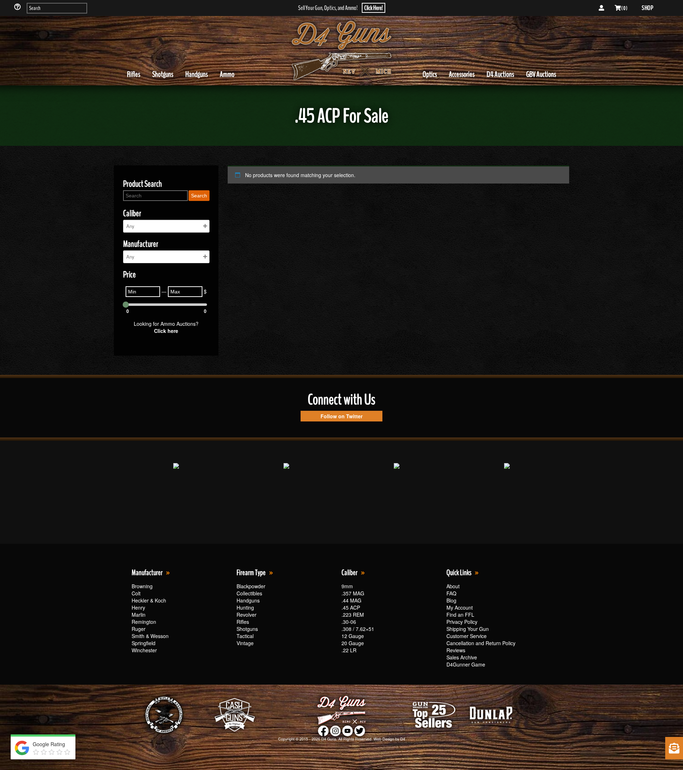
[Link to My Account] (601, 8)
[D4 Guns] (341, 51)
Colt (136, 593)
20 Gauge (353, 643)
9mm (347, 586)
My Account (459, 607)
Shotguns (162, 74)
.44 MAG (351, 600)
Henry (138, 607)
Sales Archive (461, 657)
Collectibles (249, 593)
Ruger (138, 628)
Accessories (462, 74)
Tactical (245, 635)
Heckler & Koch (149, 600)
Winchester (144, 650)
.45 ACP (351, 607)
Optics (430, 74)
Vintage (245, 643)
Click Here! (373, 8)
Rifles (133, 74)
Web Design (384, 739)
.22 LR (349, 650)
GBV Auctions (541, 74)
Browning (142, 586)
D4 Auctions (500, 74)
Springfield (143, 643)
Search (199, 195)
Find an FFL (460, 614)
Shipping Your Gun (467, 628)
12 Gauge (353, 635)
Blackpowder (251, 586)
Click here (166, 330)
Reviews (455, 650)
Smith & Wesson (150, 635)
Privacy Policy (461, 621)
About (453, 586)
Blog (451, 600)
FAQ (451, 593)
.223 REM (353, 614)
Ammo (227, 74)
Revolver (246, 614)
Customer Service (466, 635)
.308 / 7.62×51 (358, 628)
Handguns (196, 74)
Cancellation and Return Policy (480, 643)
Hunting (245, 607)
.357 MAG (353, 593)
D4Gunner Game (465, 664)
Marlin (138, 614)
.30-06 (349, 621)
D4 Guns (328, 739)
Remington (144, 621)
